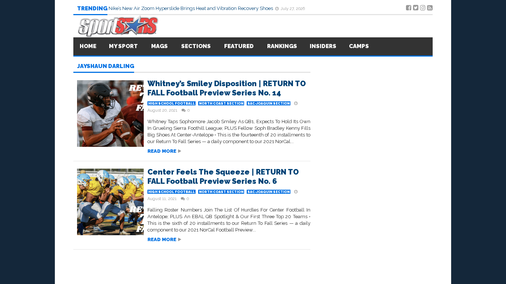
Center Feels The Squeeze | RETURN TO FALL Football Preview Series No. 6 (223, 177)
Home (88, 46)
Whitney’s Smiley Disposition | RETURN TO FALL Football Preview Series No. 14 (226, 88)
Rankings (282, 46)
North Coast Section (221, 103)
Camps (359, 46)
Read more (161, 151)
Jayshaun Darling (105, 67)
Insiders (323, 46)
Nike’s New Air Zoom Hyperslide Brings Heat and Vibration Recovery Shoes (191, 8)
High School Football (171, 103)
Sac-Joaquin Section (268, 103)
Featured (239, 46)
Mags (159, 46)
